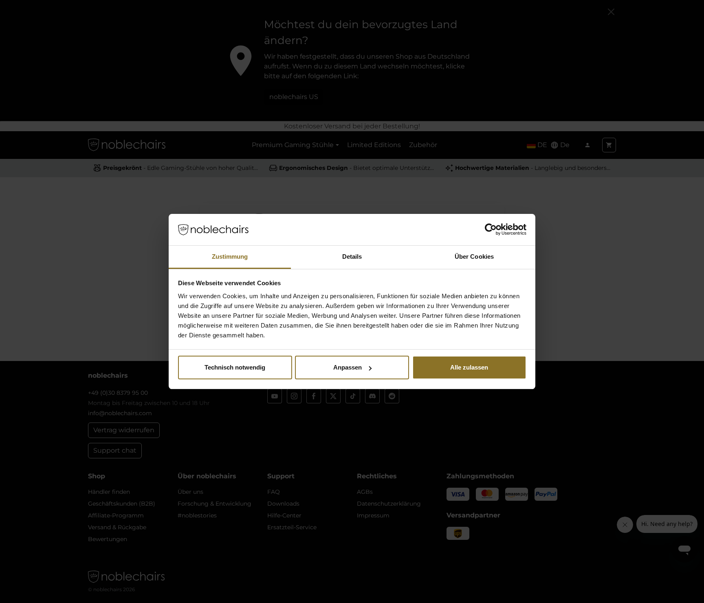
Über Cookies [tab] (474, 256)
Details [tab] (352, 256)
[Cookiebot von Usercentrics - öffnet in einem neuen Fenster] (490, 230)
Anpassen (347, 367)
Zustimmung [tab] (230, 256)
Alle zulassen (469, 367)
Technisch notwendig (235, 367)
